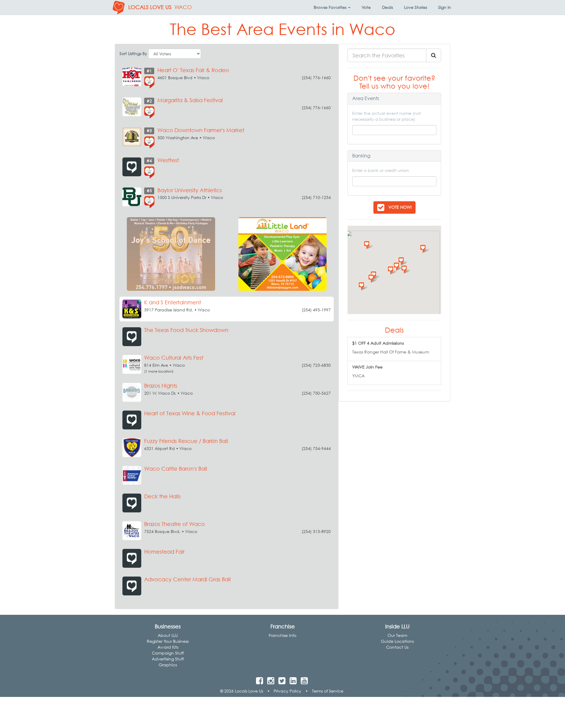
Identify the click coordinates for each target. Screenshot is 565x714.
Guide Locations (397, 641)
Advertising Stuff (168, 658)
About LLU (168, 635)
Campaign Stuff (168, 652)
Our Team (397, 635)
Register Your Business (168, 641)
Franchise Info (282, 635)
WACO (183, 7)
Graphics (168, 664)
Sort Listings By (133, 53)
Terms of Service (327, 690)
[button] (332, 7)
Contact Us (397, 647)
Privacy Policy (287, 690)
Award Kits (167, 647)
